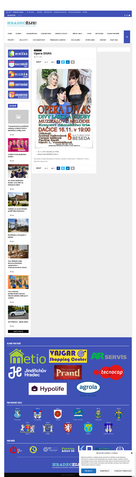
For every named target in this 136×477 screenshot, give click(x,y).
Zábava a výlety (61, 33)
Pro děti (11, 40)
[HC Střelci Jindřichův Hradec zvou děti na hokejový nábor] (18, 171)
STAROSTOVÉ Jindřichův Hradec (17, 155)
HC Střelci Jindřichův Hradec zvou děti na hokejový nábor (15, 182)
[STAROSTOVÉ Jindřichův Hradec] (18, 145)
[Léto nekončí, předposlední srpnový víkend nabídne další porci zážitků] (18, 282)
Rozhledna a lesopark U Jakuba (17, 236)
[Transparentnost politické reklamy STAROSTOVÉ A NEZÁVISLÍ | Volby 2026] (18, 116)
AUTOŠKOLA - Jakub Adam (18, 322)
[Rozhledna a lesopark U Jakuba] (18, 225)
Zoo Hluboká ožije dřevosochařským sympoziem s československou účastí (17, 264)
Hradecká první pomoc (60, 12)
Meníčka (39, 12)
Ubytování (99, 33)
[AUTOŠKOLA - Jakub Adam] (18, 312)
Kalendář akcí (48, 12)
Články (18, 33)
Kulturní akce (37, 50)
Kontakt (85, 12)
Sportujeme (89, 40)
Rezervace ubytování (75, 12)
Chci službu (75, 40)
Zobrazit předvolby (123, 471)
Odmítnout (104, 471)
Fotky (89, 33)
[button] (132, 453)
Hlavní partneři (113, 33)
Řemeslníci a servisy (58, 40)
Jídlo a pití (23, 40)
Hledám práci (46, 33)
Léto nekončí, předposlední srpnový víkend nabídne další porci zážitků (18, 294)
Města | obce (77, 33)
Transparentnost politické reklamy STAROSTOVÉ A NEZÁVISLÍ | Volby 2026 (18, 128)
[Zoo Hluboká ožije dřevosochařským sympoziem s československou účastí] (18, 251)
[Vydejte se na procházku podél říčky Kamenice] (18, 199)
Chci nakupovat (39, 40)
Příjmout (89, 471)
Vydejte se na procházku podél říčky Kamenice (17, 210)
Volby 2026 (114, 40)
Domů (10, 33)
